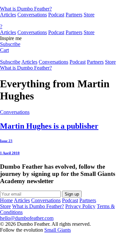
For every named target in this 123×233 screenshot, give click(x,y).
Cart (4, 50)
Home (6, 200)
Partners (74, 14)
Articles (8, 14)
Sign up (72, 194)
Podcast (56, 14)
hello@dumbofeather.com (26, 218)
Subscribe (10, 44)
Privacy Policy (80, 206)
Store (89, 14)
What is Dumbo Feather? (26, 8)
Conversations (32, 14)
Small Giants (57, 230)
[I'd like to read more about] (61, 3)
